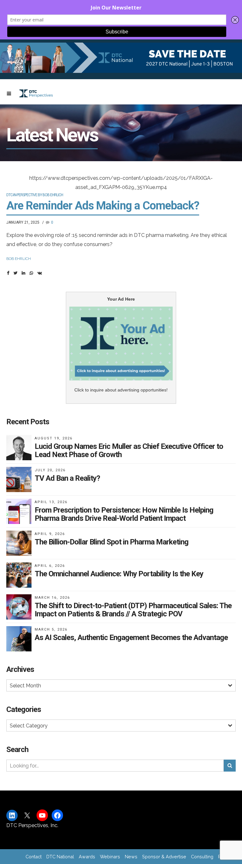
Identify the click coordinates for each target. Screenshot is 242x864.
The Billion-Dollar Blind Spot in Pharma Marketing (111, 542)
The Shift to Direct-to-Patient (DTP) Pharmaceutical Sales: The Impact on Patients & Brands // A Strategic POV (133, 609)
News (131, 856)
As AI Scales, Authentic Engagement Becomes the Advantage (131, 637)
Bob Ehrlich (18, 258)
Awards (87, 856)
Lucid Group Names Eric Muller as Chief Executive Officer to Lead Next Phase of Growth (129, 450)
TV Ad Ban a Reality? (67, 478)
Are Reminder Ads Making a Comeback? (102, 205)
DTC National (60, 856)
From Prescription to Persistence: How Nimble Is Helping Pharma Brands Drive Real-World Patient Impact (124, 514)
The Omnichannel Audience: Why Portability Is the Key (119, 573)
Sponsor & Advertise (164, 856)
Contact (34, 856)
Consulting (202, 856)
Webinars (110, 856)
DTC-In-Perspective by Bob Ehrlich (34, 195)
